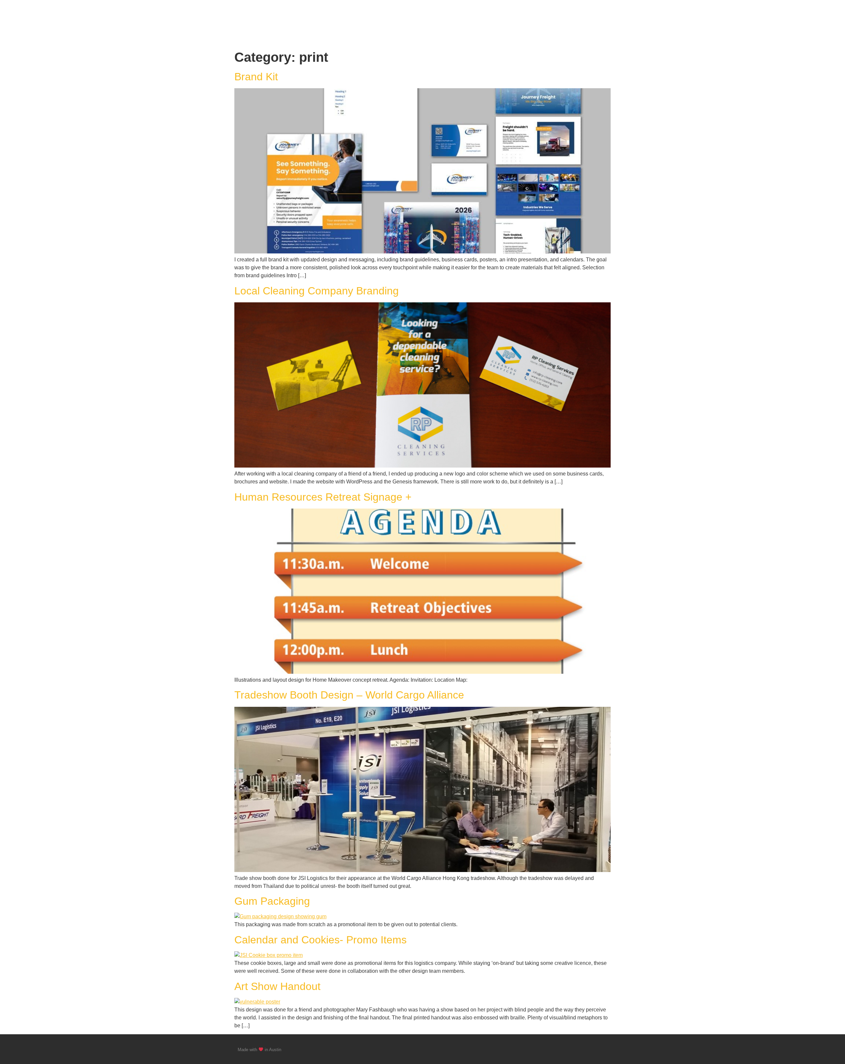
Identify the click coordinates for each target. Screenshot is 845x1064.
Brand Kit (256, 77)
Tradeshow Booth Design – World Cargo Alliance (349, 695)
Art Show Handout (277, 986)
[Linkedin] (604, 1049)
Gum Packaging (272, 901)
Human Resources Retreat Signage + (323, 497)
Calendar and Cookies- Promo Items (320, 940)
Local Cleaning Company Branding (316, 291)
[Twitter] (592, 1049)
